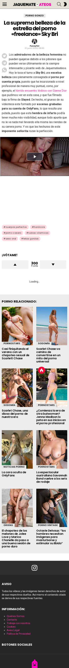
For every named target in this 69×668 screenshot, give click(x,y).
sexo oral (11, 238)
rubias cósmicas (38, 232)
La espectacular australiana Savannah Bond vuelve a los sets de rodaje (51, 477)
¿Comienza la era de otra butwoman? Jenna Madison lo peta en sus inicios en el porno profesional (51, 417)
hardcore (39, 227)
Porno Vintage (48, 525)
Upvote (15, 264)
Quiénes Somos (15, 616)
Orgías (8, 525)
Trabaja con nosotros (18, 623)
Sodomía (44, 343)
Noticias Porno (14, 466)
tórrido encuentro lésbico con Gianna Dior (41, 90)
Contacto (12, 619)
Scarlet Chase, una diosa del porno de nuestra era (15, 414)
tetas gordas (31, 238)
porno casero (13, 232)
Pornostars (12, 343)
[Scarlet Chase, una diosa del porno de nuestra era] (17, 387)
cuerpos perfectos (16, 227)
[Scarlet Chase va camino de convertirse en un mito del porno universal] (51, 326)
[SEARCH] (59, 4)
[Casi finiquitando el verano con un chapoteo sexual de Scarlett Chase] (17, 326)
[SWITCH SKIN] (65, 4)
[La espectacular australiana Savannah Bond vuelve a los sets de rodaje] (51, 449)
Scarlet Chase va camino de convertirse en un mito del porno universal (48, 355)
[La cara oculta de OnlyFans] (17, 449)
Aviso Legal (13, 630)
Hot (41, 370)
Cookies (11, 626)
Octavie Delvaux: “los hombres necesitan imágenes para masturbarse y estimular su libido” (51, 537)
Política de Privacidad (18, 633)
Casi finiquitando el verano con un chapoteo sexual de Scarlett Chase (15, 353)
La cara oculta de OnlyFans (14, 473)
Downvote (53, 264)
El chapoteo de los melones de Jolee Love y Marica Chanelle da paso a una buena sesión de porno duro (16, 538)
